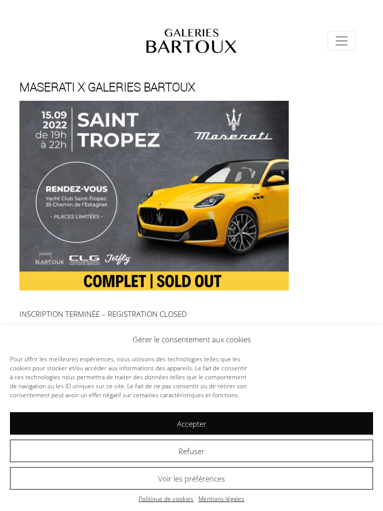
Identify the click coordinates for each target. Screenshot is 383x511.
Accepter (191, 424)
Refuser (191, 451)
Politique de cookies (166, 499)
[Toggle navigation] (342, 41)
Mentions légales (221, 499)
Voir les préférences (191, 479)
